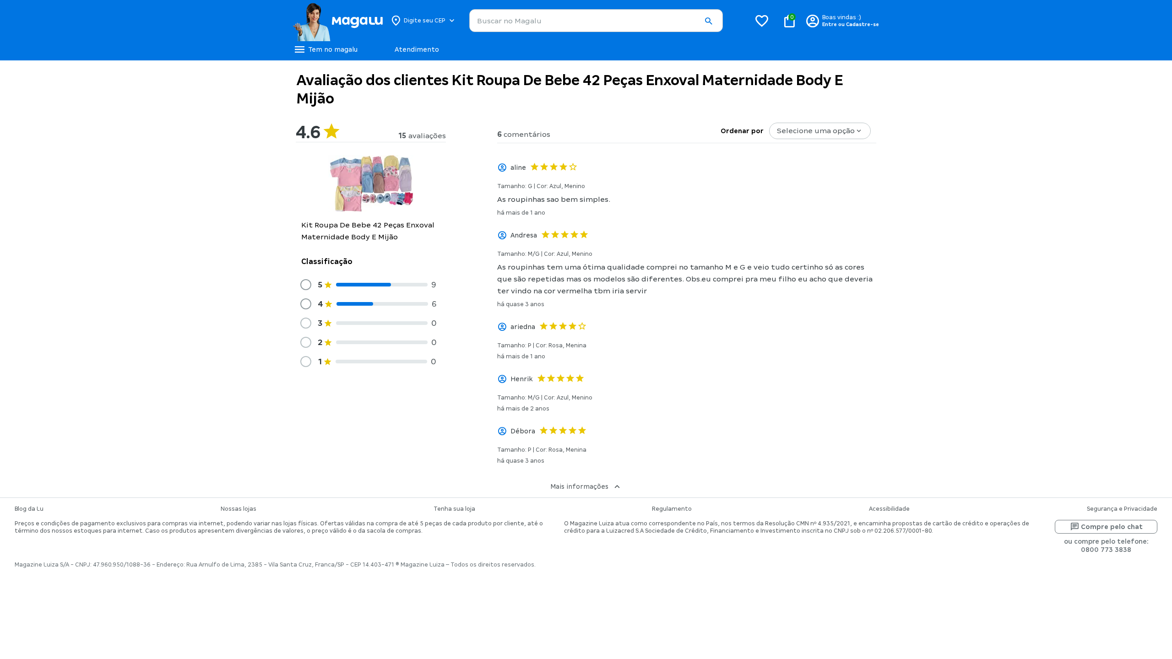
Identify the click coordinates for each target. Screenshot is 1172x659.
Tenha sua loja (454, 509)
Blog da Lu (29, 509)
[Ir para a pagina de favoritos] (762, 20)
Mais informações (579, 486)
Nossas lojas (238, 509)
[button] (708, 21)
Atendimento (417, 49)
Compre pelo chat (1112, 526)
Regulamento (672, 509)
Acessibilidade (889, 509)
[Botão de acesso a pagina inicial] (337, 20)
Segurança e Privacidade (1122, 509)
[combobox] (596, 20)
